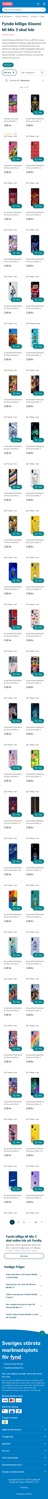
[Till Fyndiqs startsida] (7, 4)
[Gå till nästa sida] (41, 1222)
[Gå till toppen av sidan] (42, 1334)
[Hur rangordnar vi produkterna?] (6, 80)
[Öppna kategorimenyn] (44, 4)
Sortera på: (15, 80)
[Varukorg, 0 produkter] (38, 4)
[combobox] (24, 9)
